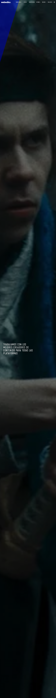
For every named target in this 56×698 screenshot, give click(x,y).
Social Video (50, 2)
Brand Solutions (32, 2)
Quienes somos (18, 2)
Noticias (25, 2)
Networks (38, 2)
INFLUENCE (43, 2)
